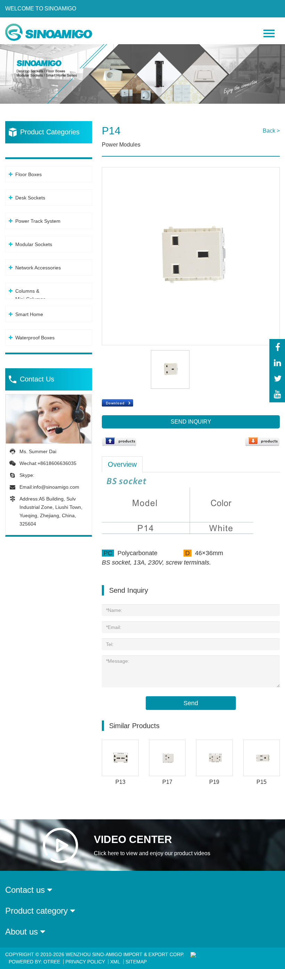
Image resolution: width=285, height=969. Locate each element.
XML (115, 961)
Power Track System (37, 221)
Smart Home (29, 314)
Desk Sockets (30, 197)
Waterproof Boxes (35, 337)
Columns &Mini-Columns (30, 295)
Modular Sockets (33, 244)
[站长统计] (192, 955)
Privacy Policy (85, 961)
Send (191, 703)
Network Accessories (38, 267)
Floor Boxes (28, 174)
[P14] (190, 171)
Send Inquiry (191, 422)
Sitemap (136, 961)
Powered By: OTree (34, 961)
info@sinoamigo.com (56, 487)
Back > (271, 131)
